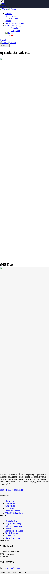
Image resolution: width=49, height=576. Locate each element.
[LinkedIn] (8, 265)
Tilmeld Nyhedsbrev (14, 513)
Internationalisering (13, 526)
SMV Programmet (13, 538)
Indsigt (8, 21)
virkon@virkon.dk (14, 568)
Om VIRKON (11, 26)
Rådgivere (15, 30)
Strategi (8, 528)
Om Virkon (10, 506)
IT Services (10, 536)
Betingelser (10, 508)
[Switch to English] (12, 35)
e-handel (14, 18)
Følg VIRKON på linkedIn (11, 490)
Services (9, 16)
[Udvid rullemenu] (15, 16)
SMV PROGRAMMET (15, 23)
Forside (8, 13)
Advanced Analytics (14, 531)
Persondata (10, 503)
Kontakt (14, 28)
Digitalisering (11, 521)
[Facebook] (1, 265)
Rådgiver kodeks (12, 511)
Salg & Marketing (13, 523)
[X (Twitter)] (5, 265)
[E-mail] (11, 265)
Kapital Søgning (12, 533)
